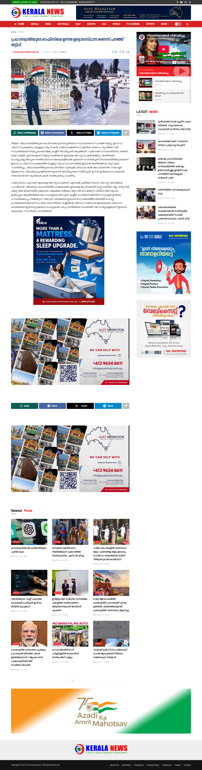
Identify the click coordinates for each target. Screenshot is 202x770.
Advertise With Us (49, 2)
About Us (114, 765)
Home (13, 32)
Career (178, 765)
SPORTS (150, 24)
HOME (21, 24)
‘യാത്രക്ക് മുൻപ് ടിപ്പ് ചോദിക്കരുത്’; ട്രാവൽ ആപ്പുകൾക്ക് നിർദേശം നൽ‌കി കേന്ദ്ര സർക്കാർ (110, 653)
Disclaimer (139, 765)
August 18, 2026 (102, 564)
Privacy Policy (153, 765)
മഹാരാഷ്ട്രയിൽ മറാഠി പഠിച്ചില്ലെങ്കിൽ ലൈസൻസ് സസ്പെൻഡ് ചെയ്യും (65, 653)
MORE (164, 24)
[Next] (73, 681)
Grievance (166, 765)
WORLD (116, 24)
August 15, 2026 (102, 615)
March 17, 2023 (50, 52)
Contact (187, 765)
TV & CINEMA (133, 24)
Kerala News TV (87, 2)
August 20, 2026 (19, 556)
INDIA (48, 24)
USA (104, 24)
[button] (15, 260)
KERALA (35, 24)
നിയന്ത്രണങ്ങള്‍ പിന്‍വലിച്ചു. (154, 73)
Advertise (126, 765)
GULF (78, 24)
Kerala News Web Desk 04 (26, 52)
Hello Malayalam (68, 2)
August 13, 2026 (60, 662)
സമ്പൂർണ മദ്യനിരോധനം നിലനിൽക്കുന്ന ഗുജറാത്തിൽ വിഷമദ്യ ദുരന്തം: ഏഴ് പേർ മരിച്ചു (68, 552)
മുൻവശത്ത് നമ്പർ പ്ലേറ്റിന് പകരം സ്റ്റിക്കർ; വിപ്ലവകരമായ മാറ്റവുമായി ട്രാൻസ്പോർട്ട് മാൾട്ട (174, 125)
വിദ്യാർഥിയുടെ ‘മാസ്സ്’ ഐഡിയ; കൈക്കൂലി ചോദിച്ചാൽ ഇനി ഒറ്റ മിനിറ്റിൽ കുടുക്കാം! (26, 603)
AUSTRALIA (63, 24)
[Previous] (67, 681)
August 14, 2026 (19, 670)
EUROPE (91, 24)
